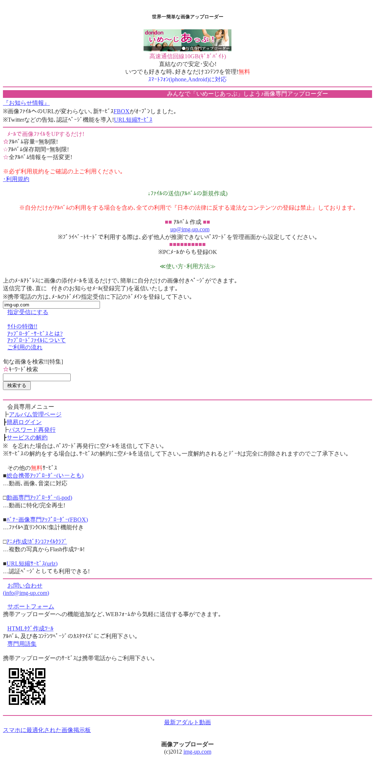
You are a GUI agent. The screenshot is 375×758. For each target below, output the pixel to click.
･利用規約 (16, 179)
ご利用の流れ (24, 347)
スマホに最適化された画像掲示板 (47, 730)
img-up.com (197, 751)
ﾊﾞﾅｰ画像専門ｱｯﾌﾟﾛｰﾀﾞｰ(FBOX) (47, 519)
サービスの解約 (27, 437)
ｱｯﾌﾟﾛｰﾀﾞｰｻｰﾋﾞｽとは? (35, 334)
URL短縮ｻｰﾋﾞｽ (133, 120)
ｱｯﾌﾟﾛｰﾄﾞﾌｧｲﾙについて (36, 340)
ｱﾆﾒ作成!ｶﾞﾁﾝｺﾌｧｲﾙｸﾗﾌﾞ (37, 541)
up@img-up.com (189, 229)
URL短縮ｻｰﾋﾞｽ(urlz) (32, 563)
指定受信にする (27, 312)
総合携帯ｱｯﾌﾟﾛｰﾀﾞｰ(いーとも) (45, 475)
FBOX (122, 111)
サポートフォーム (30, 606)
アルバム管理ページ (35, 414)
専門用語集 (22, 644)
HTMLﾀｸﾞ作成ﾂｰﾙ (30, 628)
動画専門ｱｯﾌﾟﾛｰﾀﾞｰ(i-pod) (39, 497)
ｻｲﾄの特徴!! (22, 326)
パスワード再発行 (32, 430)
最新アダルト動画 (187, 722)
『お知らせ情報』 (26, 103)
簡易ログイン (24, 422)
